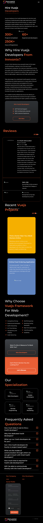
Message (9, 503)
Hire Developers (21, 352)
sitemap (36, 518)
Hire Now (21, 118)
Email (9, 489)
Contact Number (15, 494)
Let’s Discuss (21, 370)
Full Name (10, 485)
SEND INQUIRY (14, 512)
